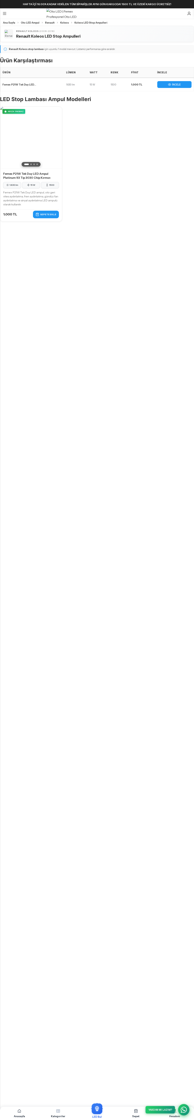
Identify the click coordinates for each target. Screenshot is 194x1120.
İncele (176, 84)
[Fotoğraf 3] (34, 164)
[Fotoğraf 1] (26, 164)
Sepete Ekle (48, 214)
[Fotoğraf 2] (31, 164)
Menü (4, 14)
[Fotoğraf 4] (37, 164)
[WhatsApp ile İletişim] (183, 1109)
